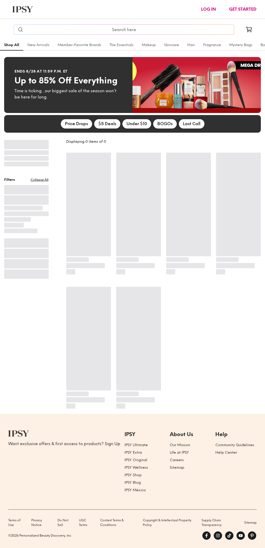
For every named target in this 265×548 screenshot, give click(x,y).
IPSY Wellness (136, 467)
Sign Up (112, 443)
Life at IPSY (179, 452)
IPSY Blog (132, 482)
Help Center (226, 452)
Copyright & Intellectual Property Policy (167, 522)
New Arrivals (38, 45)
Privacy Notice (36, 522)
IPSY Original (135, 460)
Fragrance (212, 45)
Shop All (11, 45)
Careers (177, 460)
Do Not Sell (62, 522)
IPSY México (135, 490)
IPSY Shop (133, 475)
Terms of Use (14, 522)
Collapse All (39, 180)
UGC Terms (83, 522)
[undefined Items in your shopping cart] (248, 29)
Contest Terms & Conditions (112, 522)
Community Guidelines (234, 445)
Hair (191, 45)
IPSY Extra (133, 452)
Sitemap (177, 467)
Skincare (171, 45)
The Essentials (121, 45)
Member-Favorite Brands (79, 45)
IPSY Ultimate (136, 445)
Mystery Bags (240, 45)
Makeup (149, 45)
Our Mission (180, 445)
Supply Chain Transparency (212, 522)
